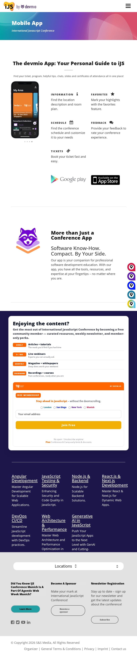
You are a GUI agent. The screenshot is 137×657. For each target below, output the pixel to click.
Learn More (25, 609)
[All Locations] (131, 304)
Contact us (118, 649)
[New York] (131, 277)
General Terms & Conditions (61, 649)
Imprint (103, 649)
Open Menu (128, 6)
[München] (131, 268)
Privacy (89, 649)
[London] (131, 296)
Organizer (31, 649)
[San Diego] (131, 287)
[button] (68, 566)
